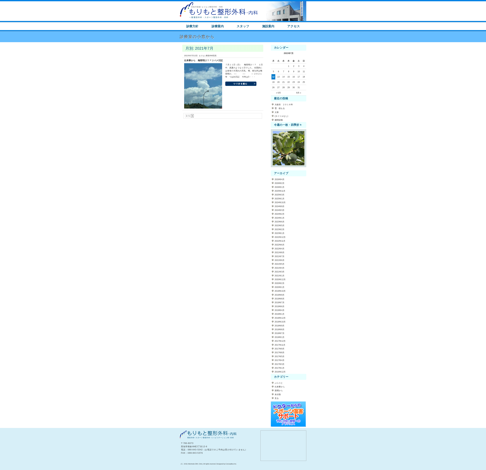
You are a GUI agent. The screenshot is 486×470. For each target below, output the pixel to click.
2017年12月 (280, 341)
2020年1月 (279, 287)
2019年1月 (279, 314)
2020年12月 (280, 279)
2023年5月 (279, 225)
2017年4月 (279, 360)
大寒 (277, 112)
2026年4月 (279, 179)
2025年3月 (279, 195)
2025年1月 (279, 199)
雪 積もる (280, 108)
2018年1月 (279, 337)
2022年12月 (280, 237)
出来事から (280, 387)
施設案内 (268, 26)
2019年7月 (279, 302)
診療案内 (218, 26)
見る (277, 398)
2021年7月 (279, 256)
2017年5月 (279, 356)
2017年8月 (279, 352)
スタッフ (243, 26)
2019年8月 (279, 299)
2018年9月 (279, 326)
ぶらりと (279, 383)
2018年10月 (280, 322)
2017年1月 (279, 368)
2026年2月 (279, 183)
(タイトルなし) (281, 116)
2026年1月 (279, 187)
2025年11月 (280, 191)
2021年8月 (279, 252)
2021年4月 (279, 268)
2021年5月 (279, 264)
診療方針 (192, 26)
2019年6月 (279, 306)
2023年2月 (279, 229)
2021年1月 (279, 276)
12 (273, 77)
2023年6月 (279, 222)
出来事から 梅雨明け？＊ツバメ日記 (203, 60)
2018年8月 (279, 329)
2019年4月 (279, 310)
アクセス (293, 26)
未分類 (278, 394)
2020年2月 (279, 283)
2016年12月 (280, 372)
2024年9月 (279, 206)
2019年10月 (280, 291)
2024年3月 (279, 210)
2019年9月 (279, 295)
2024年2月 (279, 214)
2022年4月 (279, 249)
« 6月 (278, 93)
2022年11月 (280, 241)
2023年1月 (279, 233)
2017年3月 (279, 364)
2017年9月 (279, 349)
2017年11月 (280, 345)
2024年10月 (280, 202)
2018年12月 (280, 318)
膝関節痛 (279, 120)
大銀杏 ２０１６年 (284, 104)
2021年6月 (279, 260)
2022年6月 (279, 245)
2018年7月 (279, 333)
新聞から (279, 390)
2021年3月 (279, 272)
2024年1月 (279, 218)
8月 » (298, 93)
